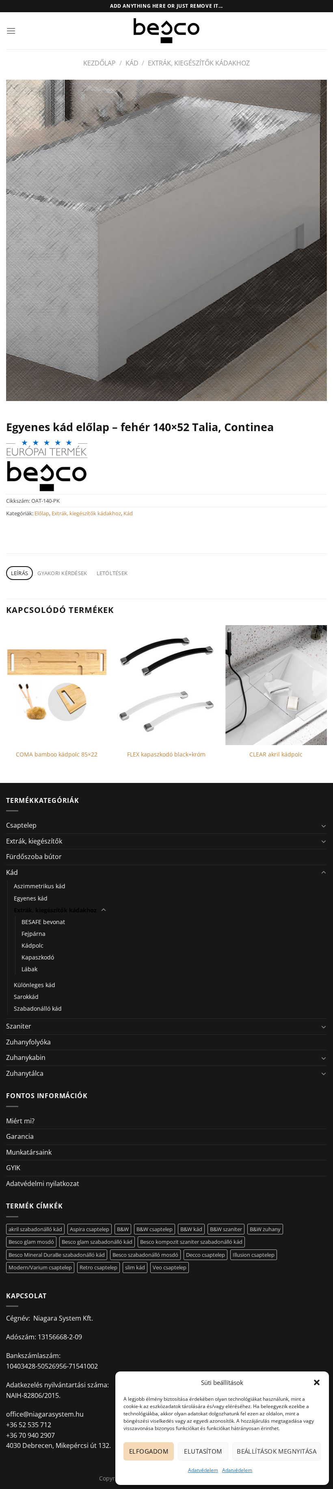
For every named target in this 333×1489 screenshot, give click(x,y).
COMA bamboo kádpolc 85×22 (56, 754)
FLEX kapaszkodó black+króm (166, 754)
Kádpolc (32, 945)
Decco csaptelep (205, 1254)
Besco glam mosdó (31, 1241)
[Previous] (6, 703)
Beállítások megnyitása (276, 1451)
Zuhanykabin (25, 1057)
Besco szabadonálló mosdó (145, 1254)
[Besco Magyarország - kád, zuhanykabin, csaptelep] (166, 30)
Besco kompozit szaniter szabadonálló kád (191, 1241)
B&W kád (191, 1229)
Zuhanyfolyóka (28, 1042)
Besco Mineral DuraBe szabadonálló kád (57, 1254)
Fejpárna (33, 933)
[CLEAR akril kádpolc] (276, 685)
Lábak (29, 969)
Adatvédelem (203, 1470)
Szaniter (18, 1026)
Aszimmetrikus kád (39, 886)
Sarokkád (26, 997)
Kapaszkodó (38, 957)
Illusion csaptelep (254, 1254)
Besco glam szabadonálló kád (97, 1241)
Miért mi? (20, 1120)
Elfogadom (148, 1451)
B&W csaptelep (154, 1229)
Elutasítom (203, 1451)
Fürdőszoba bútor (34, 856)
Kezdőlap (99, 63)
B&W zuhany (265, 1229)
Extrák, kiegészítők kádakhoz (199, 63)
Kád (131, 63)
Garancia (20, 1136)
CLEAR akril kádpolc (276, 754)
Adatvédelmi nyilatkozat (42, 1183)
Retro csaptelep (98, 1267)
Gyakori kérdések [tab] (62, 573)
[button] (317, 1382)
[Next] (326, 703)
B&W (123, 1229)
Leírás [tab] (19, 573)
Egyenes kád (31, 898)
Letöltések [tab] (112, 573)
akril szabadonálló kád (35, 1229)
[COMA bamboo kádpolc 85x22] (57, 685)
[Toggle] (323, 826)
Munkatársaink (29, 1152)
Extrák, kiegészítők (34, 841)
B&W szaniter (226, 1229)
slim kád (135, 1267)
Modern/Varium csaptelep (40, 1267)
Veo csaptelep (169, 1267)
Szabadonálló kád (38, 1008)
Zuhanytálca (24, 1073)
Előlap (42, 513)
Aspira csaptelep (89, 1229)
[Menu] (11, 31)
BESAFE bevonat (43, 922)
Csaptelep (21, 825)
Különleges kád (34, 985)
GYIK (13, 1167)
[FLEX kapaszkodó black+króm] (166, 685)
